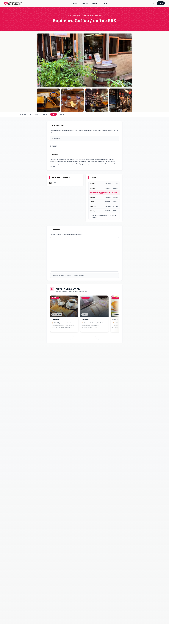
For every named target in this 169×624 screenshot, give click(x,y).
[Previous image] (39, 60)
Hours (53, 114)
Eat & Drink (85, 3)
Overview (23, 114)
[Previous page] (72, 338)
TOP (69, 15)
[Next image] (130, 60)
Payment (45, 114)
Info (30, 114)
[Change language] (154, 3)
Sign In (161, 3)
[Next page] (97, 338)
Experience (95, 3)
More (105, 3)
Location (61, 114)
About (37, 114)
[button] (84, 60)
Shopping (74, 3)
